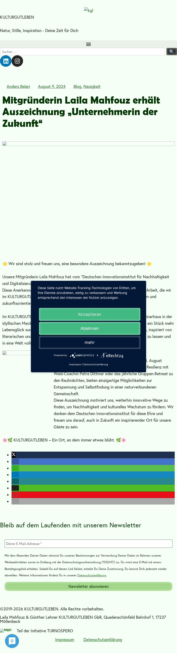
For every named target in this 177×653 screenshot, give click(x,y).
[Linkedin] (6, 61)
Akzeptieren (89, 314)
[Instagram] (17, 61)
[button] (88, 44)
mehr (90, 342)
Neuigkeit (91, 86)
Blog (77, 86)
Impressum (64, 639)
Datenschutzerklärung (91, 575)
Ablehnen (89, 328)
